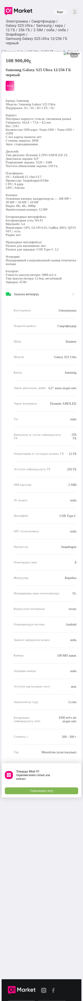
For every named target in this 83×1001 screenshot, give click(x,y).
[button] (18, 12)
